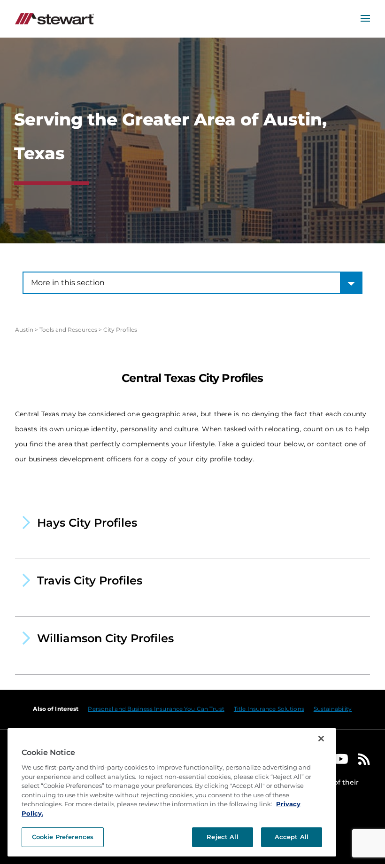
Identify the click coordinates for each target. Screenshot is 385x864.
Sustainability (333, 708)
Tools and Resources (68, 329)
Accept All (291, 837)
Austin (24, 329)
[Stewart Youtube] (340, 761)
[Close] (321, 738)
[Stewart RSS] (364, 761)
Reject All (222, 837)
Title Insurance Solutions (269, 708)
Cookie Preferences (62, 837)
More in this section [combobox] (68, 282)
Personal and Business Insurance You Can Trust (156, 708)
